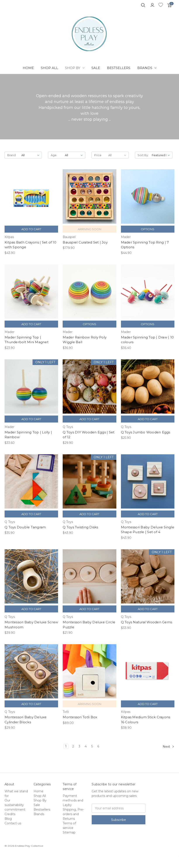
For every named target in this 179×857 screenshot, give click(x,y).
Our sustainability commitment (15, 804)
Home (28, 68)
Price (98, 155)
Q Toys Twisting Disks (80, 527)
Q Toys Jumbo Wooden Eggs (145, 432)
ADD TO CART (31, 200)
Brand (11, 155)
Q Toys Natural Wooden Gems (146, 622)
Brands (144, 68)
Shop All (49, 68)
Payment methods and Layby (73, 800)
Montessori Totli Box (80, 717)
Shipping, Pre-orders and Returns (73, 814)
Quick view (31, 192)
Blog (8, 819)
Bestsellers (118, 68)
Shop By (72, 68)
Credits (10, 814)
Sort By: (143, 155)
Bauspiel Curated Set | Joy (85, 242)
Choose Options (147, 200)
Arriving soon (89, 200)
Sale (95, 68)
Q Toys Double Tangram (25, 527)
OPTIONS (147, 229)
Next (167, 747)
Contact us (13, 823)
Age (54, 155)
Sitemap (69, 832)
